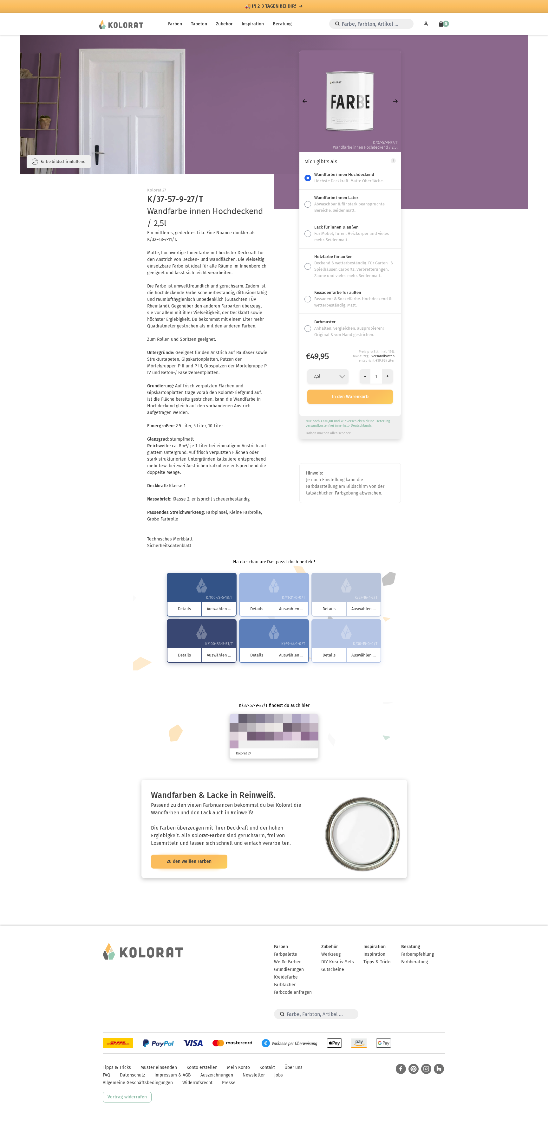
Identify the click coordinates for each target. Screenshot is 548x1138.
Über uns (293, 1067)
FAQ (106, 1075)
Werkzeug (331, 954)
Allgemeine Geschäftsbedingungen (138, 1082)
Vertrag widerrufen (127, 1097)
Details (184, 608)
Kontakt (267, 1067)
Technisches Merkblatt (169, 539)
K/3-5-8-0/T (269, 727)
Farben (175, 24)
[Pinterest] (413, 1069)
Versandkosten (383, 356)
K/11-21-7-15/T (314, 727)
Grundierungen (289, 969)
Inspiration (253, 24)
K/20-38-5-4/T (234, 744)
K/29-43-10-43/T (269, 736)
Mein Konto (238, 1067)
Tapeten (199, 24)
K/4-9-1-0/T (314, 718)
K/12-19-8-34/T (242, 727)
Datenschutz (132, 1075)
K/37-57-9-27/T (305, 736)
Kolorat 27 (156, 190)
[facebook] (401, 1069)
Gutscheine (332, 969)
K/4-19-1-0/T (296, 736)
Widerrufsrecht (197, 1082)
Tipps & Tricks (377, 962)
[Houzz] (439, 1069)
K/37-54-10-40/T (260, 736)
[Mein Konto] (425, 24)
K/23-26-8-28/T (269, 718)
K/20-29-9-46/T (234, 727)
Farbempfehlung (417, 954)
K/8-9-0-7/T (234, 718)
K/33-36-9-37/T (260, 718)
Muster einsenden (158, 1067)
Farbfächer (285, 984)
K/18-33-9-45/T (296, 727)
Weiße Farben (288, 962)
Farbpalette (285, 954)
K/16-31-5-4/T (287, 736)
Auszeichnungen (216, 1075)
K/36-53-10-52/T (251, 736)
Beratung (282, 24)
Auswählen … (219, 608)
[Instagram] (426, 1069)
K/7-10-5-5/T (287, 718)
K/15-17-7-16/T (278, 718)
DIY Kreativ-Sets (337, 962)
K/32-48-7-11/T (314, 736)
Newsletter (254, 1075)
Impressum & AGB (172, 1075)
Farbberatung (414, 962)
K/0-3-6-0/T (278, 727)
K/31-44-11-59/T (287, 727)
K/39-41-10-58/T (242, 718)
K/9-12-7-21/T (251, 727)
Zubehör (224, 24)
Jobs (278, 1075)
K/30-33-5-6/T (296, 718)
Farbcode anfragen (293, 992)
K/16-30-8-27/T (305, 727)
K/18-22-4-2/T (305, 718)
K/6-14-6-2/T (234, 736)
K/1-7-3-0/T (242, 736)
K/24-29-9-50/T (251, 718)
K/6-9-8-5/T (260, 727)
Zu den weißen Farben (189, 861)
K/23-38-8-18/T (278, 736)
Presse (229, 1082)
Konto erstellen (202, 1067)
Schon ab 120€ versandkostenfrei (271, 6)
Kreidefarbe (286, 977)
